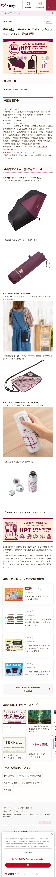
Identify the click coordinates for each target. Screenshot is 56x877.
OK (28, 865)
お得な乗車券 (9, 776)
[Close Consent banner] (52, 834)
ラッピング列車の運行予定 (30, 776)
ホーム (6, 808)
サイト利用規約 (20, 831)
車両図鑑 (7, 790)
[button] (51, 5)
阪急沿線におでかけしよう (18, 704)
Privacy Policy (28, 853)
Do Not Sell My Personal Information (28, 859)
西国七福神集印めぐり (31, 783)
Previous (4, 736)
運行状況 (28, 8)
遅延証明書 (40, 8)
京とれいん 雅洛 (10, 783)
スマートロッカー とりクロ (16, 152)
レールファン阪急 (22, 808)
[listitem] (27, 735)
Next (52, 736)
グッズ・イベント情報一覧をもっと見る (28, 689)
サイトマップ (34, 831)
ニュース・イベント (12, 811)
